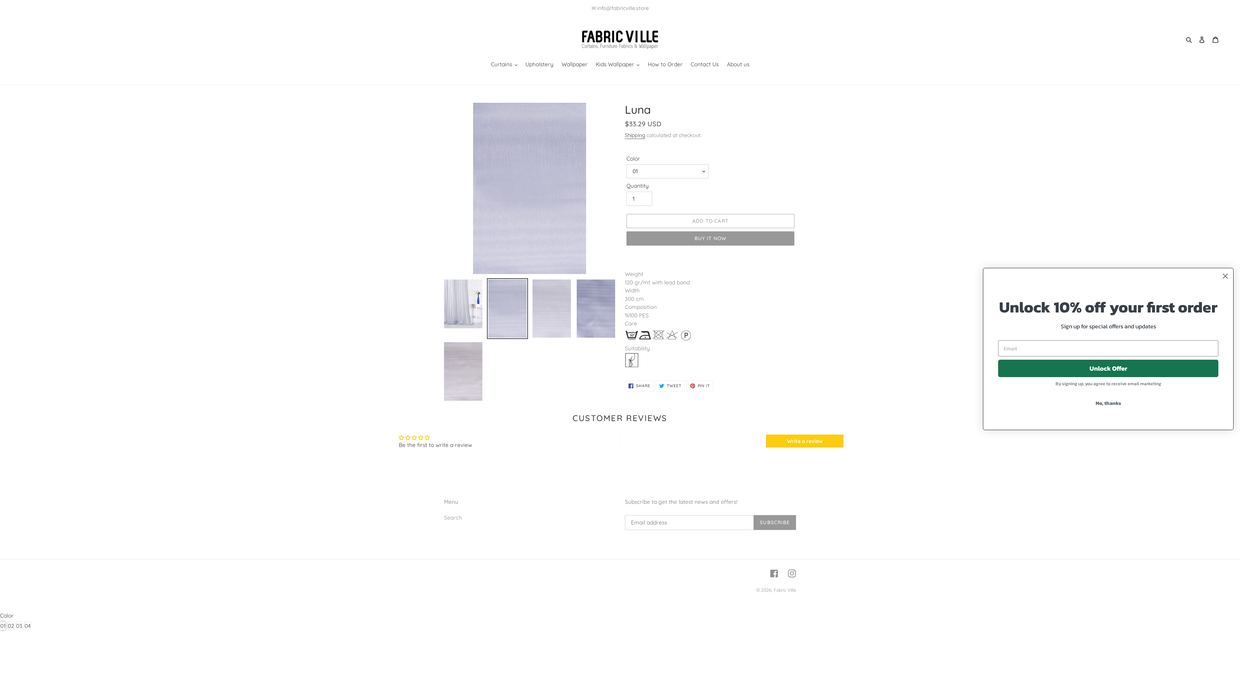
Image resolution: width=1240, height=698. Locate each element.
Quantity (637, 185)
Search (453, 517)
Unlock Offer (1108, 368)
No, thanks (1108, 403)
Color (633, 158)
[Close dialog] (1225, 276)
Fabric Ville (785, 590)
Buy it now (711, 238)
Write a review (804, 441)
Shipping (635, 135)
